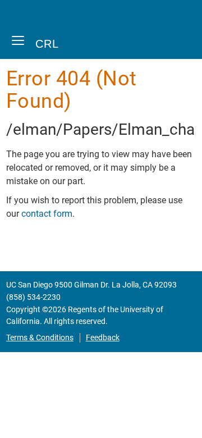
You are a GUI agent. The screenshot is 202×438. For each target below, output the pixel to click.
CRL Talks (45, 384)
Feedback (103, 338)
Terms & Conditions (40, 338)
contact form (46, 213)
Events (25, 363)
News (23, 426)
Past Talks (46, 405)
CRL (47, 44)
